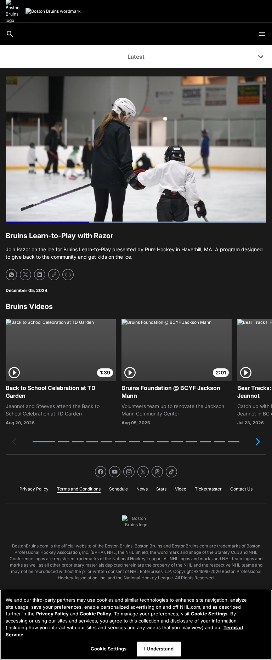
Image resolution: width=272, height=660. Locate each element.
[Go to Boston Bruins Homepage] (53, 11)
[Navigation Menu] (262, 34)
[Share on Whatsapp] (11, 274)
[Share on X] (25, 274)
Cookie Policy (95, 613)
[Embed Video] (68, 274)
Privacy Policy (52, 613)
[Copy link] (54, 274)
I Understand (159, 649)
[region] (136, 625)
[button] (44, 441)
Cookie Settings (209, 613)
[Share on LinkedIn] (39, 274)
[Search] (10, 34)
